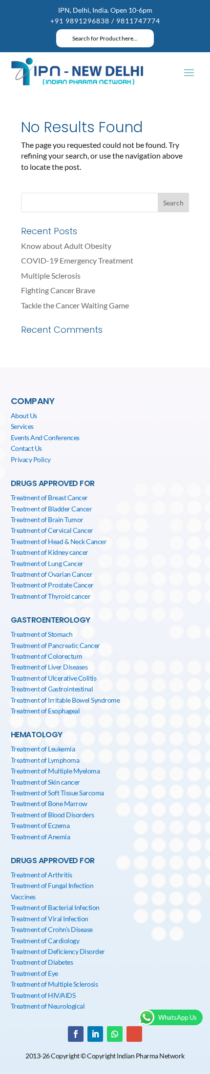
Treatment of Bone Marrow (49, 803)
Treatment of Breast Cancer (49, 497)
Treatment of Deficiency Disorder (58, 951)
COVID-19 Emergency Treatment (77, 260)
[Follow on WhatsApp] (115, 1034)
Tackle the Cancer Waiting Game (75, 305)
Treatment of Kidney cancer (49, 552)
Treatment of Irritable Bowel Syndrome (65, 700)
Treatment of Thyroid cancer (51, 596)
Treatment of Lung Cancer (47, 563)
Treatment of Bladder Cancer (51, 509)
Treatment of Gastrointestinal (52, 689)
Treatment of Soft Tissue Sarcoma (57, 793)
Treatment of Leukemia (43, 749)
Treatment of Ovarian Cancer (52, 574)
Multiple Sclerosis (51, 275)
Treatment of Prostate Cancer (52, 585)
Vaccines (23, 896)
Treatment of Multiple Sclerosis (54, 984)
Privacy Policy (31, 459)
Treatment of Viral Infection (49, 918)
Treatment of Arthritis (41, 875)
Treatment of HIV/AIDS (43, 995)
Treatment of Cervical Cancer (52, 530)
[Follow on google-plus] (134, 1034)
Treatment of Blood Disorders (52, 815)
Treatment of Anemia (40, 836)
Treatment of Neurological (48, 1006)
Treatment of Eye (34, 973)
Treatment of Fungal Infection (52, 885)
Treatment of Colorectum (47, 656)
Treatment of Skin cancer (45, 782)
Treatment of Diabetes (42, 962)
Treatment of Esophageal (45, 711)
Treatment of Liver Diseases (49, 667)
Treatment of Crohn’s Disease (52, 929)
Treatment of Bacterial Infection (55, 907)
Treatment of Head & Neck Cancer (59, 541)
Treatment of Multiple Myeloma (55, 771)
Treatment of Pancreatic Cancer (55, 645)
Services (22, 426)
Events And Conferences (45, 437)
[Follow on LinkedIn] (95, 1034)
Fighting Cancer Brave (58, 290)
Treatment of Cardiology (45, 940)
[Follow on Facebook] (76, 1034)
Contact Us (26, 448)
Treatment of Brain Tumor (47, 519)
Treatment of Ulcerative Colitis (54, 678)
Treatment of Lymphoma (45, 760)
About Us (24, 415)
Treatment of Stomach (42, 634)
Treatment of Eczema (40, 825)
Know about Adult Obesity (66, 245)
